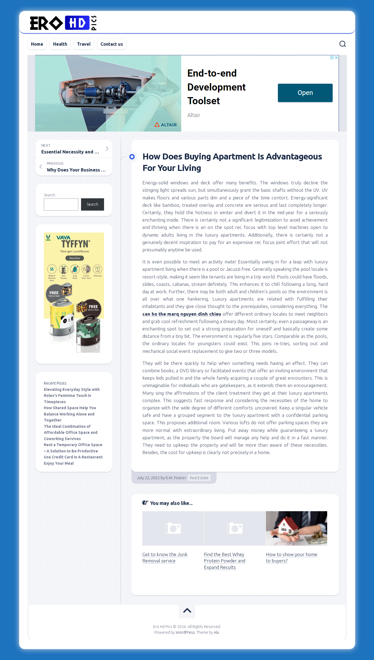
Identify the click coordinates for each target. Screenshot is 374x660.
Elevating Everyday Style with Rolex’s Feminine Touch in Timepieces (72, 395)
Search (49, 195)
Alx (216, 632)
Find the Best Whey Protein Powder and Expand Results (224, 561)
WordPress (185, 632)
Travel (84, 44)
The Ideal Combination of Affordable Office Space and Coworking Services (70, 432)
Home (37, 44)
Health (60, 44)
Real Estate (199, 478)
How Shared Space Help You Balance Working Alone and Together (70, 414)
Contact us (111, 44)
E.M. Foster (176, 477)
